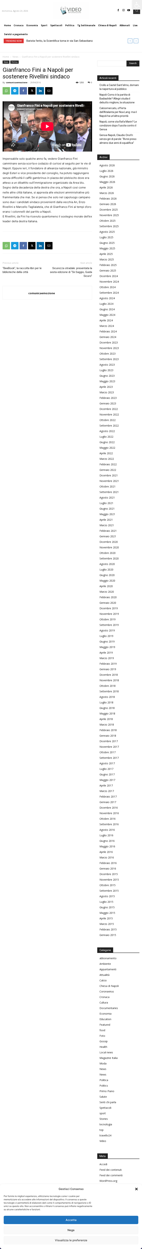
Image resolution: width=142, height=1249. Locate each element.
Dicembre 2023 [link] (108, 342)
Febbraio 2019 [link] (108, 663)
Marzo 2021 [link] (106, 525)
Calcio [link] (103, 980)
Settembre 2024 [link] (109, 292)
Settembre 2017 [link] (109, 758)
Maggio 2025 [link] (107, 248)
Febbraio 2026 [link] (108, 198)
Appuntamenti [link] (107, 969)
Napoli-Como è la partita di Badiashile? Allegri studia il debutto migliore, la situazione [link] (117, 98)
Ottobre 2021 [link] (107, 486)
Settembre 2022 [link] (109, 425)
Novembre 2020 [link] (109, 547)
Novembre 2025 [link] (109, 215)
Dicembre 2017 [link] (108, 741)
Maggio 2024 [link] (107, 315)
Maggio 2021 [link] (107, 514)
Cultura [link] (103, 1002)
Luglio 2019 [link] (106, 636)
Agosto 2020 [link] (107, 564)
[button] (136, 1189)
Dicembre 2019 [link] (108, 608)
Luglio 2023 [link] (106, 370)
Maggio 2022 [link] (107, 447)
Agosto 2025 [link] (107, 231)
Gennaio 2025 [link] (107, 270)
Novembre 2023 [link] (109, 348)
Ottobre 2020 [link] (107, 553)
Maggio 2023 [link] (107, 381)
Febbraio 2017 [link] (108, 796)
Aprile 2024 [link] (106, 320)
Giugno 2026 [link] (107, 176)
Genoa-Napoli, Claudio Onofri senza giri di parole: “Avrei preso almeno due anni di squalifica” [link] (117, 139)
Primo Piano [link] (106, 1091)
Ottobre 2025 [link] (107, 220)
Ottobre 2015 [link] (107, 885)
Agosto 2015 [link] (107, 896)
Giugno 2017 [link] (107, 774)
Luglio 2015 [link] (106, 901)
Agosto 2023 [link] (107, 364)
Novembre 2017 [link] (109, 746)
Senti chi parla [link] (107, 1102)
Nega (71, 1230)
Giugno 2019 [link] (107, 641)
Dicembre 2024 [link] (108, 276)
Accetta (71, 1220)
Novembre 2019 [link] (109, 614)
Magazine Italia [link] (108, 1058)
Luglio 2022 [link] (106, 436)
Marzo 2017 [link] (106, 791)
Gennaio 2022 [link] (107, 470)
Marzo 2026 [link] (106, 193)
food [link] (102, 1030)
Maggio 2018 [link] (107, 713)
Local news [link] (106, 1052)
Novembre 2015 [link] (109, 879)
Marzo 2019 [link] (106, 658)
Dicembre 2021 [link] (108, 475)
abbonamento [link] (107, 958)
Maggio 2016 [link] (107, 846)
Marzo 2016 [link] (106, 857)
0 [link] (91, 82)
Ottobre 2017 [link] (107, 752)
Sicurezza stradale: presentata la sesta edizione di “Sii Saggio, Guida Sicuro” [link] (71, 272)
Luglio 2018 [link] (106, 702)
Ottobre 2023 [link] (107, 353)
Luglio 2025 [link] (106, 237)
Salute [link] (103, 1096)
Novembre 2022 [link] (109, 414)
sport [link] (102, 1113)
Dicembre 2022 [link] (108, 409)
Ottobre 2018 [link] (107, 686)
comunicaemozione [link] (16, 82)
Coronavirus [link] (106, 991)
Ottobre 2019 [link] (107, 619)
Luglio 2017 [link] (106, 769)
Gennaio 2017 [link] (107, 802)
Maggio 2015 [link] (107, 913)
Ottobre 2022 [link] (107, 420)
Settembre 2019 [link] (109, 625)
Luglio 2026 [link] (106, 171)
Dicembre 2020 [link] (108, 542)
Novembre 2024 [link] (109, 281)
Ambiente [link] (105, 963)
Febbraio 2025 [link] (108, 265)
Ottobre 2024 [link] (107, 287)
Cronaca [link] (104, 997)
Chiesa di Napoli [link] (109, 986)
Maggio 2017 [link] (107, 780)
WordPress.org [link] (108, 1181)
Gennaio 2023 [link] (107, 403)
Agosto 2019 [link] (107, 630)
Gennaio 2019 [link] (107, 669)
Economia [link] (105, 1013)
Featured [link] (104, 1024)
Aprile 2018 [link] (106, 719)
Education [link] (105, 1019)
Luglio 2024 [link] (106, 303)
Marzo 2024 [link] (106, 326)
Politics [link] (103, 1085)
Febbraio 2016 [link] (108, 863)
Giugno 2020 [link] (107, 575)
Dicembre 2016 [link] (108, 807)
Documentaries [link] (108, 1008)
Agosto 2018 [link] (107, 697)
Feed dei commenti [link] (111, 1175)
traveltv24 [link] (105, 1135)
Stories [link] (103, 1119)
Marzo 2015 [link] (106, 924)
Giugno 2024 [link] (107, 309)
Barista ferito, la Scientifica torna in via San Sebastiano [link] (59, 40)
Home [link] (6, 56)
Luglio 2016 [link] (106, 835)
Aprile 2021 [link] (106, 519)
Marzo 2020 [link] (106, 591)
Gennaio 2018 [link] (107, 735)
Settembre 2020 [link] (109, 558)
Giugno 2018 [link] (107, 708)
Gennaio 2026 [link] (107, 204)
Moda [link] (102, 1063)
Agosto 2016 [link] (107, 829)
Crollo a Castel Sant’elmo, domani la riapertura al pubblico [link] (119, 87)
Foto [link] (102, 1035)
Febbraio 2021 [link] (108, 530)
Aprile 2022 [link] (106, 453)
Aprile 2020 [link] (106, 586)
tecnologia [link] (105, 1124)
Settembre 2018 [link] (109, 691)
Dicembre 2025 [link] (108, 209)
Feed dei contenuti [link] (110, 1169)
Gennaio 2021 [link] (107, 536)
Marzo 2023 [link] (106, 392)
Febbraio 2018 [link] (108, 730)
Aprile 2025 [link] (106, 254)
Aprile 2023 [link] (106, 387)
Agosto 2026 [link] (107, 165)
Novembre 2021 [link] (109, 481)
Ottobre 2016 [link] (107, 818)
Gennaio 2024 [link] (107, 337)
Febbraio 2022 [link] (108, 464)
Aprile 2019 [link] (106, 652)
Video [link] (102, 1141)
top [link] (101, 1130)
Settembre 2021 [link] (109, 492)
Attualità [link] (104, 975)
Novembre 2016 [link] (109, 813)
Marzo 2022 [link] (106, 459)
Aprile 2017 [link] (106, 785)
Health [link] (103, 1047)
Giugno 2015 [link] (107, 907)
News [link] (15, 56)
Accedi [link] (103, 1164)
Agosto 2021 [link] (107, 497)
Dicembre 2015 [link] (108, 874)
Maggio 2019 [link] (107, 647)
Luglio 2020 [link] (106, 569)
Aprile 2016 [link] (106, 852)
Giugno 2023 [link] (107, 375)
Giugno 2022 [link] (107, 442)
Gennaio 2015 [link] (107, 935)
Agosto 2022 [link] (107, 431)
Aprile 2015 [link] (106, 918)
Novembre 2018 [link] (109, 680)
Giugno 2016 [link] (107, 841)
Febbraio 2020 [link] (108, 597)
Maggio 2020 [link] (107, 580)
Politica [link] (14, 62)
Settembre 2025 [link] (109, 226)
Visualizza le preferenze (71, 1240)
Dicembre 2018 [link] (108, 674)
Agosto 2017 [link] (107, 763)
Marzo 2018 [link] (106, 724)
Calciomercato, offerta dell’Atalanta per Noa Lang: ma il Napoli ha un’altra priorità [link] (118, 112)
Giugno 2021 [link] (107, 508)
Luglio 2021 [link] (106, 503)
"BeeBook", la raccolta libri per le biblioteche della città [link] (22, 270)
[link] (137, 5)
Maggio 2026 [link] (107, 182)
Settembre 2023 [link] (109, 359)
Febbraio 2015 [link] (108, 929)
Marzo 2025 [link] (106, 259)
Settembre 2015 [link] (109, 890)
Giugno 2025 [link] (107, 243)
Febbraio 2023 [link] (108, 398)
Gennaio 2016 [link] (107, 868)
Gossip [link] (103, 1041)
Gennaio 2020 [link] (107, 602)
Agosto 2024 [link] (107, 298)
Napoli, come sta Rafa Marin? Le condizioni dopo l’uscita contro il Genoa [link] (118, 125)
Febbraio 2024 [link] (108, 331)
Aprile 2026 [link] (106, 187)
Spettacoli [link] (105, 1107)
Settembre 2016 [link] (109, 824)
